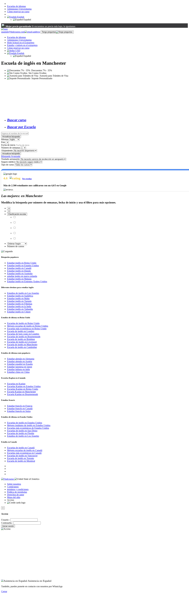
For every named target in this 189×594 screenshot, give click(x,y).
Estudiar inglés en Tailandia (20, 309)
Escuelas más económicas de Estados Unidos (28, 428)
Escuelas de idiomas (16, 6)
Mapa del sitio (13, 497)
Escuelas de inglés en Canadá (21, 447)
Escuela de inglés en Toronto (20, 458)
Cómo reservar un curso (18, 11)
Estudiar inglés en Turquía (19, 301)
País (3, 142)
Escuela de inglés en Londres (20, 331)
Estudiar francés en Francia (19, 406)
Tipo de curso (7, 164)
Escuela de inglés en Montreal (21, 461)
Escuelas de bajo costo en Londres (23, 334)
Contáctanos (13, 486)
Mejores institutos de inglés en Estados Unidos (28, 425)
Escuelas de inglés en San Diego (22, 430)
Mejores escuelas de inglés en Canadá (24, 450)
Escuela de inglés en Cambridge (22, 347)
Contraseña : (7, 523)
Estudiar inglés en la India (19, 306)
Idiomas (5, 139)
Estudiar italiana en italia (18, 369)
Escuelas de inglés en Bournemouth (23, 336)
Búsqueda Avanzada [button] (10, 156)
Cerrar (4, 591)
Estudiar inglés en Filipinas (19, 304)
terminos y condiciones (17, 489)
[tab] (97, 120)
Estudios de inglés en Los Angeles (23, 293)
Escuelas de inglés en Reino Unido (23, 323)
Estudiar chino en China (18, 372)
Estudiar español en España (20, 364)
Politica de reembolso (17, 492)
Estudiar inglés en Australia (19, 273)
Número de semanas (10, 147)
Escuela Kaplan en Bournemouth (22, 394)
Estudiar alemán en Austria (19, 361)
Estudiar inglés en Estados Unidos (23, 265)
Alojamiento (7, 150)
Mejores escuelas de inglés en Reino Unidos (27, 326)
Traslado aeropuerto (10, 159)
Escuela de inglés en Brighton (21, 339)
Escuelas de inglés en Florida (20, 433)
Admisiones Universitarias (19, 9)
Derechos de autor (15, 494)
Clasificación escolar (17, 214)
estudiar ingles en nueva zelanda (22, 276)
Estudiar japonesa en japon (19, 366)
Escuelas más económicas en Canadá (24, 453)
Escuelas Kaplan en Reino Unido (22, 389)
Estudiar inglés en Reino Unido (21, 263)
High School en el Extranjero (20, 42)
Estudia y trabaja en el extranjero (22, 45)
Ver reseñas (27, 179)
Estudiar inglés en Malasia (19, 279)
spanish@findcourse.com (13, 32)
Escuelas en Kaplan (16, 383)
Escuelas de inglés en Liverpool (22, 342)
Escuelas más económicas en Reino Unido (27, 328)
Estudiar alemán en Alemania (20, 358)
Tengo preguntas (49, 32)
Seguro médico (8, 162)
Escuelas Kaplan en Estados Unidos (24, 386)
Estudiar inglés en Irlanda (19, 271)
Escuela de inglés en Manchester (22, 344)
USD (17, 50)
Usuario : (5, 520)
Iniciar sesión (8, 526)
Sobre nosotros (14, 484)
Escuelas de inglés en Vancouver (22, 455)
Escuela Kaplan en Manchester (21, 391)
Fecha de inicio (8, 145)
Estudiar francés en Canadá (19, 408)
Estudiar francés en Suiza (19, 411)
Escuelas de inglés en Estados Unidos (24, 422)
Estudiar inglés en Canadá (19, 268)
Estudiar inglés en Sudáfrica (20, 296)
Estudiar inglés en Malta (18, 298)
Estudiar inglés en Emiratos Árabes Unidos (27, 281)
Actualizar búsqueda (11, 136)
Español (27, 19)
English (20, 17)
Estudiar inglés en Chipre (19, 312)
